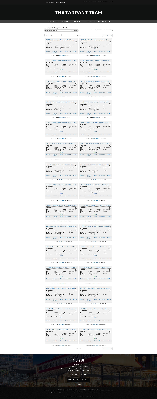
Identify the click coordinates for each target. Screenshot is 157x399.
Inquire (48, 51)
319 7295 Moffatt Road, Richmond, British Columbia (95, 205)
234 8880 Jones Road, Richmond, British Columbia (61, 226)
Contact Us (106, 21)
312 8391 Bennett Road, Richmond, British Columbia (96, 267)
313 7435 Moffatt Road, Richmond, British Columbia (95, 288)
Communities (66, 21)
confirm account (93, 1)
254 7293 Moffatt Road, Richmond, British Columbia (62, 81)
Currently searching (50, 30)
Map (62, 51)
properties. (75, 30)
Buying (90, 21)
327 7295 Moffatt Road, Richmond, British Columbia (62, 184)
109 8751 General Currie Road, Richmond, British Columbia (97, 81)
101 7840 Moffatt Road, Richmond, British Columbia (61, 329)
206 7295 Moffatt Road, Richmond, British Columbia (96, 40)
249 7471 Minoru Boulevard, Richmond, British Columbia (97, 122)
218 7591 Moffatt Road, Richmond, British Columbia (95, 60)
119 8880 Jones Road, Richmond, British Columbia (61, 205)
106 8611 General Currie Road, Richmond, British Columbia (97, 102)
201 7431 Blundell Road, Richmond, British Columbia (96, 329)
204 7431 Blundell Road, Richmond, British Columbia (62, 288)
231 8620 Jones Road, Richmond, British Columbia (61, 102)
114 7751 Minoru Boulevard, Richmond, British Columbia (97, 226)
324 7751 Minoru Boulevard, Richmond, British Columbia (97, 143)
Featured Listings (79, 21)
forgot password (103, 1)
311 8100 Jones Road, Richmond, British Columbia (95, 247)
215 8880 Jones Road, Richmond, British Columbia (61, 267)
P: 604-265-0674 (49, 2)
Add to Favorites (55, 52)
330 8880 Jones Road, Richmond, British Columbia (95, 309)
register (86, 1)
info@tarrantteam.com (61, 2)
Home (49, 21)
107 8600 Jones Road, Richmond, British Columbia (61, 164)
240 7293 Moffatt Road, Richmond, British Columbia (96, 184)
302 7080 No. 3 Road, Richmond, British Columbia (61, 309)
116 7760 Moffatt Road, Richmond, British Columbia (61, 40)
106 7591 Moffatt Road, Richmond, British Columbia (61, 143)
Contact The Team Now (78, 380)
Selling (97, 21)
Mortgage (68, 51)
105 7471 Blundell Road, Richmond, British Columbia (62, 247)
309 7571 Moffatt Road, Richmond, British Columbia (61, 122)
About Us (56, 21)
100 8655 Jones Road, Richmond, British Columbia (95, 164)
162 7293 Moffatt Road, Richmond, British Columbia (61, 60)
